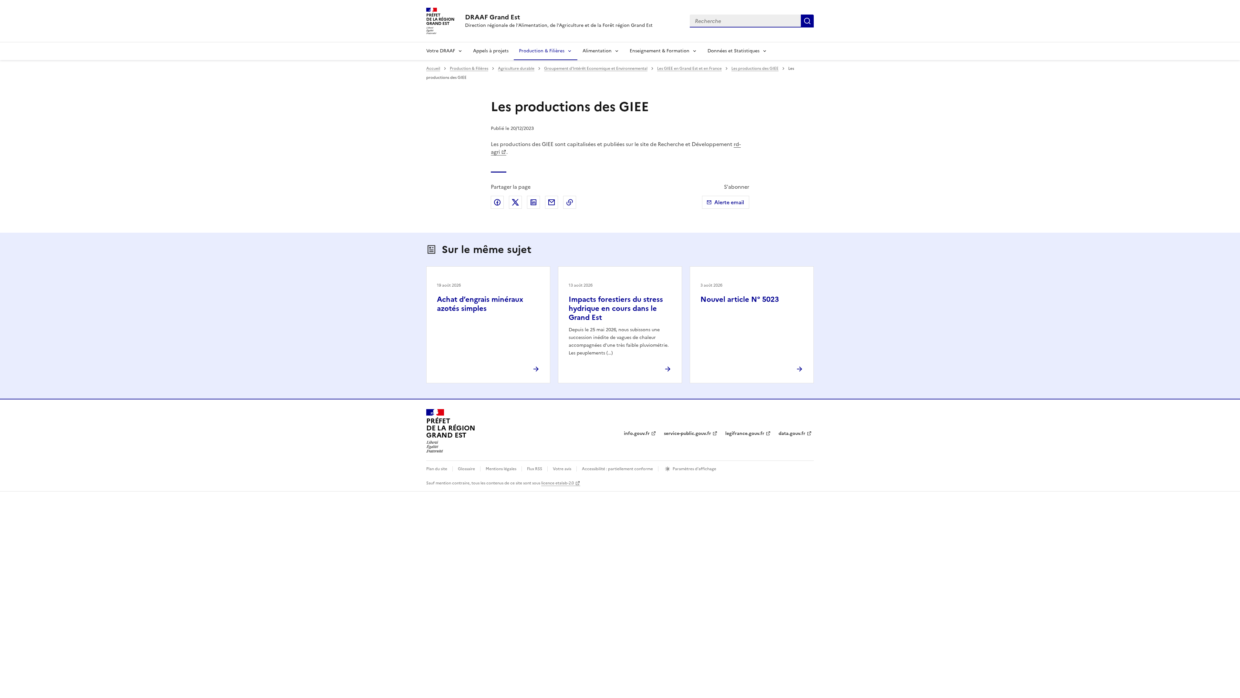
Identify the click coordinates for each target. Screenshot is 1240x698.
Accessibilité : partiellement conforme (617, 469)
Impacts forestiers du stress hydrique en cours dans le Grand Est (616, 308)
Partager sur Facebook (497, 202)
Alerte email (729, 202)
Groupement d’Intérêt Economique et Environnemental (595, 68)
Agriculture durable (516, 68)
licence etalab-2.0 (557, 483)
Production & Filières (541, 51)
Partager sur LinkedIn (533, 202)
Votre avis (562, 469)
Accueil (433, 68)
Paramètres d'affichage (694, 469)
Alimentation (597, 51)
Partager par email (551, 202)
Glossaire (466, 469)
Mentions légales (501, 469)
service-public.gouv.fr (687, 433)
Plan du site (436, 469)
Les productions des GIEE (755, 68)
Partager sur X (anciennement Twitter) (515, 202)
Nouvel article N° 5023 (739, 299)
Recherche (807, 21)
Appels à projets (491, 51)
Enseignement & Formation (659, 51)
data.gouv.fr (792, 433)
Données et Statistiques (734, 51)
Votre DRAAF (440, 51)
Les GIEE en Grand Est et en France (689, 68)
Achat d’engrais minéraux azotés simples (480, 304)
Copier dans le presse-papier (569, 202)
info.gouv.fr (637, 433)
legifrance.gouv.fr (744, 433)
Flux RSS (534, 469)
